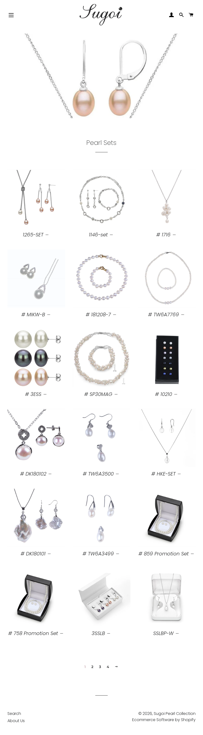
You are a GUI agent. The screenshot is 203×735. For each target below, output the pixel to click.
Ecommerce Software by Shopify (164, 720)
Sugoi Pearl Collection (175, 713)
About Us (16, 721)
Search (14, 713)
